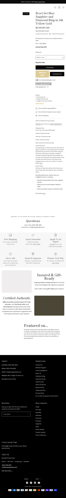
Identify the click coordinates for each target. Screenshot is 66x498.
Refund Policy (40, 387)
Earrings (38, 409)
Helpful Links (41, 361)
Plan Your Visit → (7, 470)
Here (44, 193)
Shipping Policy (40, 390)
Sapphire (38, 424)
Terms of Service (41, 384)
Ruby (37, 426)
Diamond (38, 418)
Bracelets (38, 412)
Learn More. (55, 263)
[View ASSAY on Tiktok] (31, 482)
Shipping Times (40, 128)
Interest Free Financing (43, 83)
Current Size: (40, 47)
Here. (41, 163)
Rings (37, 407)
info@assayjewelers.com (9, 467)
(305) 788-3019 (6, 465)
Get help (52, 244)
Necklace (38, 415)
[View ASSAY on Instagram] (27, 482)
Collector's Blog (40, 376)
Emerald (38, 421)
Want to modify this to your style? (45, 120)
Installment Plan (40, 145)
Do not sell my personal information (47, 396)
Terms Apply (36, 244)
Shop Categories (41, 403)
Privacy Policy (40, 393)
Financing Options (41, 370)
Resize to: (39, 52)
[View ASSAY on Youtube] (39, 482)
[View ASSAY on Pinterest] (35, 482)
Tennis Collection (41, 435)
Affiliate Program (41, 367)
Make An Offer (42, 74)
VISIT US (5, 454)
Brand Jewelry (40, 429)
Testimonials (40, 382)
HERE (7, 446)
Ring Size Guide (40, 379)
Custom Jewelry (40, 432)
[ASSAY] (9, 7)
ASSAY (4, 361)
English (26, 479)
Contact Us (57, 74)
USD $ (37, 479)
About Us (38, 373)
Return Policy (39, 166)
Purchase (50, 67)
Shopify (39, 486)
